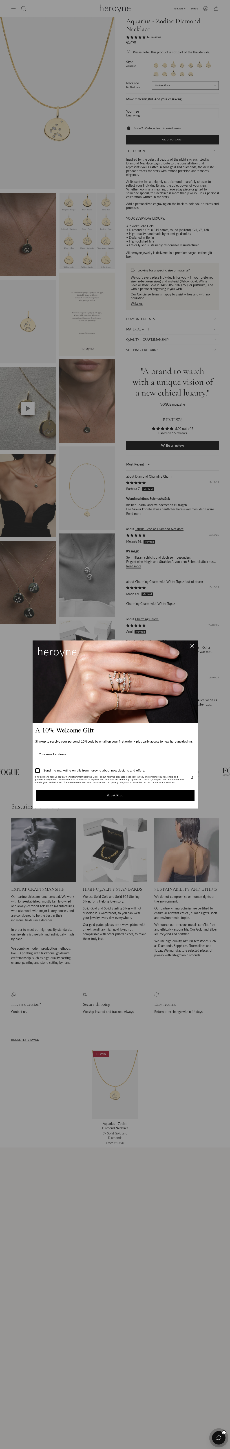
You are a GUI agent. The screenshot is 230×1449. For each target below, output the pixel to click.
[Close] (192, 645)
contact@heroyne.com (154, 779)
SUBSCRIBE (115, 795)
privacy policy (118, 782)
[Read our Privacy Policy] (192, 777)
